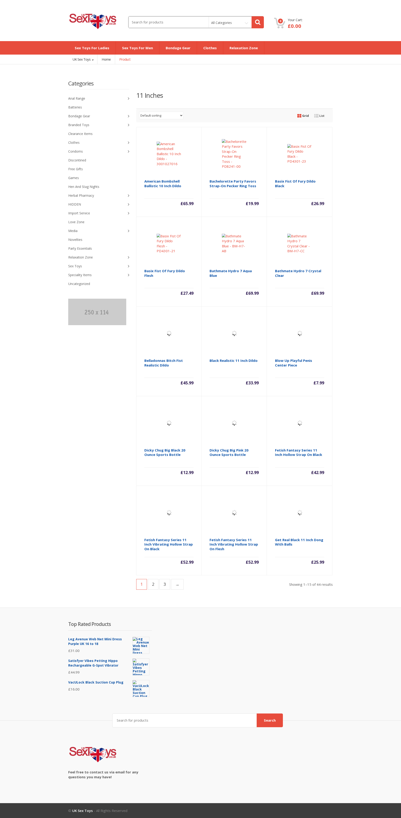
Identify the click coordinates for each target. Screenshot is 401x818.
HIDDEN (74, 204)
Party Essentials (80, 248)
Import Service (79, 213)
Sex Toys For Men (137, 48)
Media (73, 231)
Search (270, 720)
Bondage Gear (178, 48)
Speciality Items (80, 275)
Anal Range (76, 98)
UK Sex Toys (81, 59)
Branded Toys (78, 125)
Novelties (75, 239)
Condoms (75, 151)
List (321, 116)
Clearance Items (80, 133)
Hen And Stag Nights (83, 186)
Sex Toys (75, 266)
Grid (305, 116)
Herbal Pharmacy (81, 195)
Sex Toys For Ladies (92, 48)
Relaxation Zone (244, 48)
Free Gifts (75, 169)
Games (73, 178)
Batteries (75, 107)
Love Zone (76, 222)
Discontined (77, 160)
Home (106, 59)
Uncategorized (79, 283)
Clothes (210, 48)
